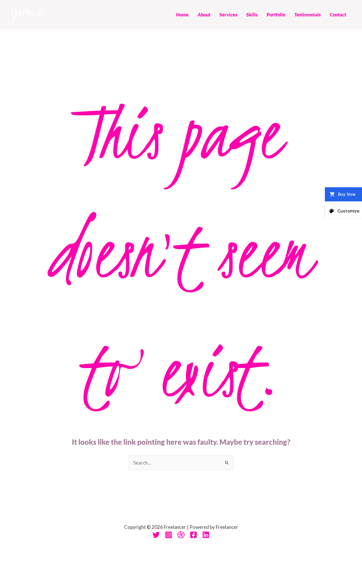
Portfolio (276, 14)
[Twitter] (156, 534)
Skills (252, 14)
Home (182, 14)
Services (228, 14)
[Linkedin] (206, 534)
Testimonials (307, 14)
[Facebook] (193, 534)
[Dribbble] (181, 534)
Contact (338, 14)
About (204, 14)
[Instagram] (168, 534)
